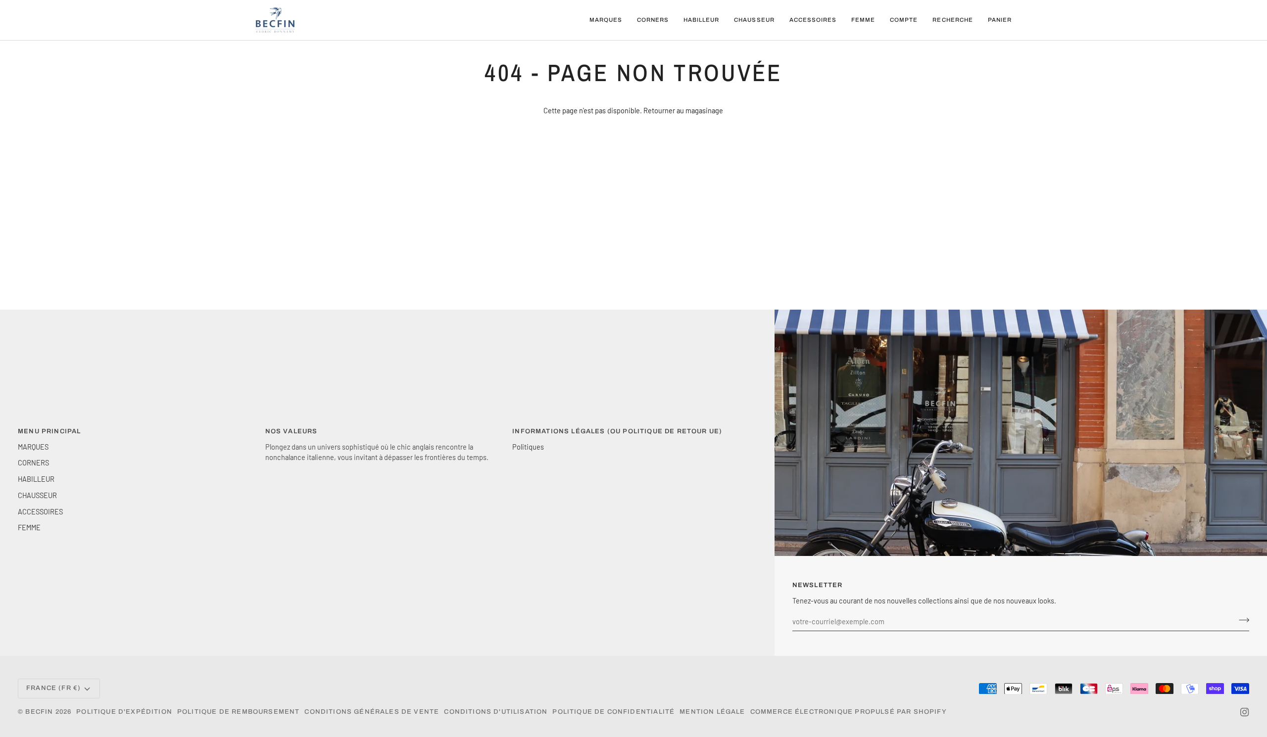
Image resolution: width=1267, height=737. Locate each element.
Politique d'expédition (124, 711)
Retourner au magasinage (683, 110)
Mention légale (712, 711)
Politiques (528, 446)
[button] (606, 20)
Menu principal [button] (49, 431)
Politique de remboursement (238, 711)
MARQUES (33, 446)
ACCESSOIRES (40, 511)
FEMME (29, 527)
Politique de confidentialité (613, 711)
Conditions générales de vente (371, 711)
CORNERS (33, 462)
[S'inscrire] (1241, 620)
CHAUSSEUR (37, 495)
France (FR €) (53, 688)
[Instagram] (1244, 712)
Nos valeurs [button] (291, 431)
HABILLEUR (36, 478)
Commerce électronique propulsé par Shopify (848, 711)
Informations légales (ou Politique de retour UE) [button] (617, 431)
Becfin (39, 711)
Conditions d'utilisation (495, 711)
